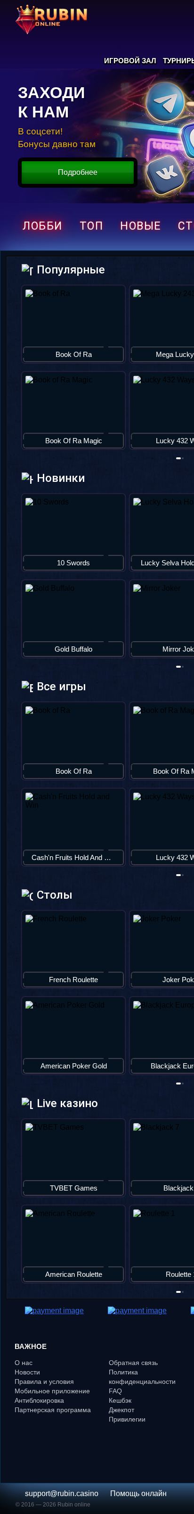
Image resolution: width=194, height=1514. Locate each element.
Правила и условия (44, 1381)
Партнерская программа (53, 1410)
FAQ (115, 1391)
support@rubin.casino (61, 1493)
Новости (27, 1372)
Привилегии (127, 1419)
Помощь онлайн (138, 1493)
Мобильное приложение (52, 1391)
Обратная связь (133, 1362)
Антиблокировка (39, 1400)
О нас (23, 1362)
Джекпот (121, 1410)
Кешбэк (120, 1400)
